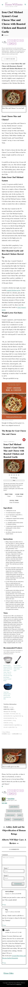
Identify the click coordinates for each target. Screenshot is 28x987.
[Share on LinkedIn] (22, 40)
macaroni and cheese (14, 811)
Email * (6, 875)
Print (14, 480)
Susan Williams (11, 798)
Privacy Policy (9, 973)
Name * (6, 868)
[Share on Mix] (15, 44)
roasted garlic (18, 819)
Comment (5, 855)
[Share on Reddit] (8, 44)
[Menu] (2, 4)
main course (10, 815)
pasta (19, 815)
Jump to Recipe (10, 59)
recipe (8, 819)
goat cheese (14, 806)
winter (5, 802)
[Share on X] (13, 40)
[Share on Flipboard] (11, 44)
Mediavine (19, 984)
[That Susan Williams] (14, 4)
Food (3, 802)
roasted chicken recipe (13, 290)
